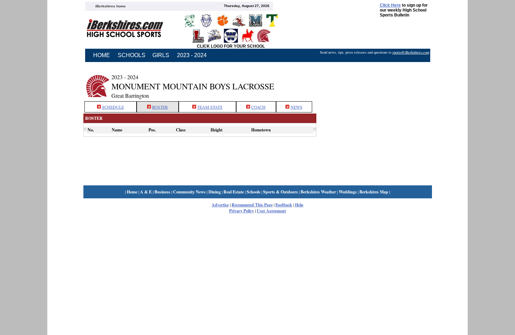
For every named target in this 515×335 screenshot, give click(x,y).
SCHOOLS (131, 55)
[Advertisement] (374, 81)
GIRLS (160, 55)
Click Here (390, 5)
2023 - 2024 (192, 55)
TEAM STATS (209, 107)
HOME (101, 55)
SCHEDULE (113, 107)
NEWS (296, 107)
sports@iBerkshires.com (410, 52)
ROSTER (160, 107)
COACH (258, 107)
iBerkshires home (110, 6)
